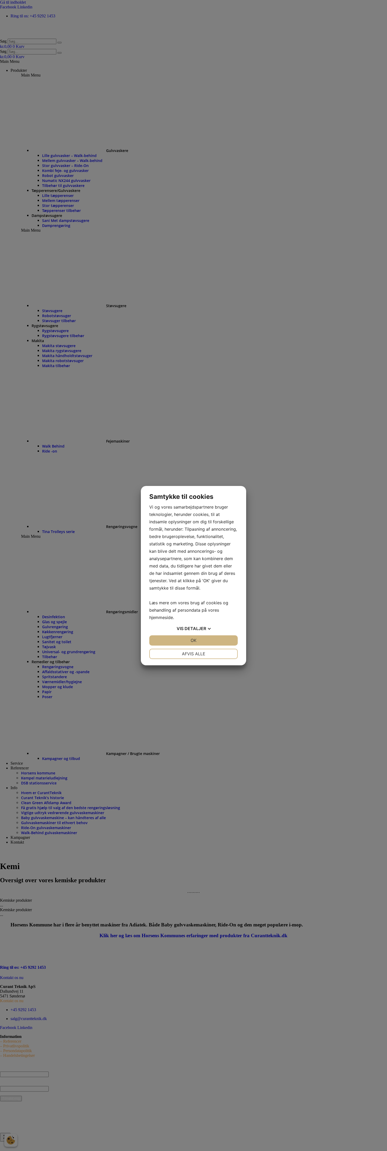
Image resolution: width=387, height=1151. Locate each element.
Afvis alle (193, 653)
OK (193, 640)
